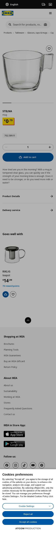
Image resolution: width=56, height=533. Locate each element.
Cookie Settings (26, 506)
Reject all (28, 514)
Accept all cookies (28, 522)
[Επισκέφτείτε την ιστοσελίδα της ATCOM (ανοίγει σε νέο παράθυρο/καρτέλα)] (28, 528)
